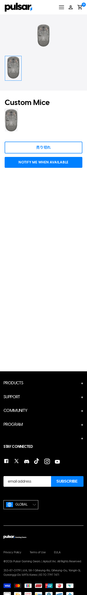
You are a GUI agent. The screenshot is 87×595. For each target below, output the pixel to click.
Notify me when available (43, 162)
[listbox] (20, 504)
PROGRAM (13, 424)
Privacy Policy (12, 552)
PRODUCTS (13, 382)
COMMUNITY (15, 410)
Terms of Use (38, 552)
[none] (21, 504)
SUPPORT (11, 396)
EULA (57, 552)
